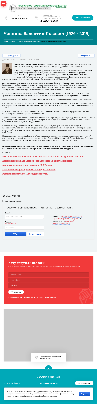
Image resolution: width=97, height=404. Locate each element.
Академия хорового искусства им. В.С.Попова (27, 165)
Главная (6, 41)
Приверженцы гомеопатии (32, 41)
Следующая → (86, 55)
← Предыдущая (11, 55)
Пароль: (8, 222)
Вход (15, 233)
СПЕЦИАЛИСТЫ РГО (16, 41)
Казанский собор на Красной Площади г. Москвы (28, 169)
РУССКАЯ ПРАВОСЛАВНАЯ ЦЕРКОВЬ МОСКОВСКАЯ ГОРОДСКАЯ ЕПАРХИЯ (42, 156)
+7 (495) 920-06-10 (49, 21)
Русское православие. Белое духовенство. (25, 173)
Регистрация (35, 234)
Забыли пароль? (11, 224)
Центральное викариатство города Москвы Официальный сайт (37, 160)
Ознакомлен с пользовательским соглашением (33, 297)
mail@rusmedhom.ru (12, 383)
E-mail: (7, 213)
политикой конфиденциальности (63, 222)
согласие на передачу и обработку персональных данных (67, 217)
